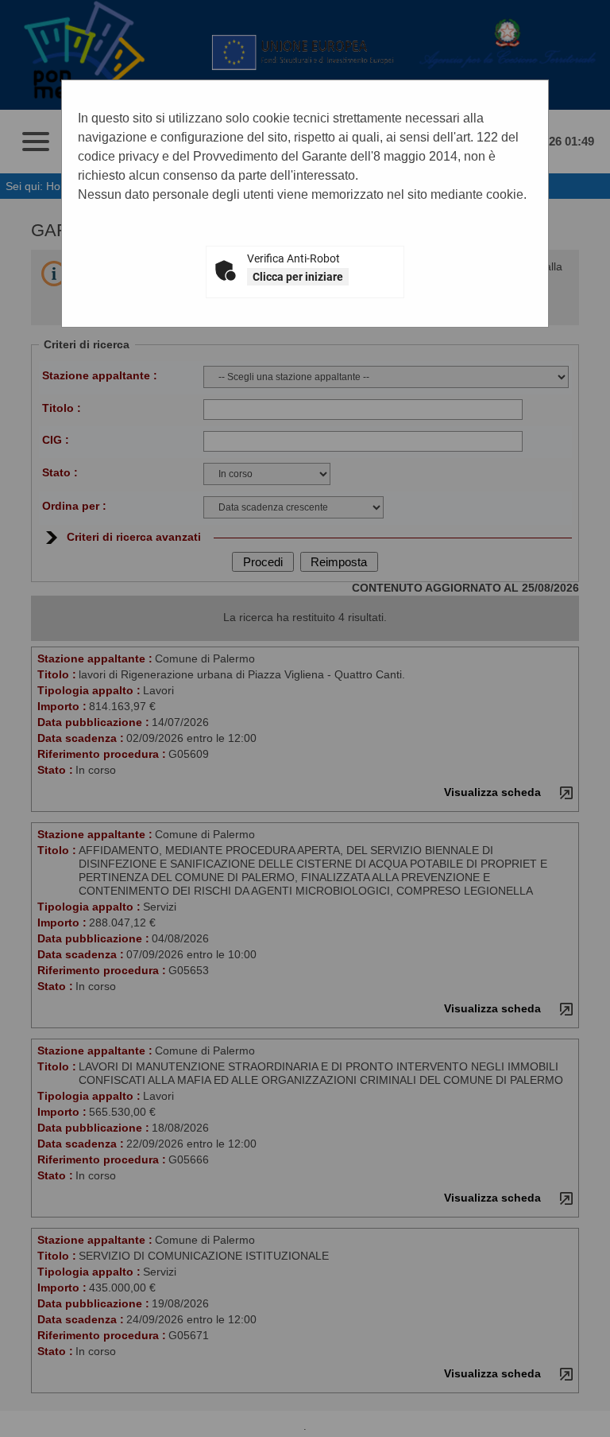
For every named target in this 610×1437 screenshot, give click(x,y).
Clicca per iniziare (298, 276)
